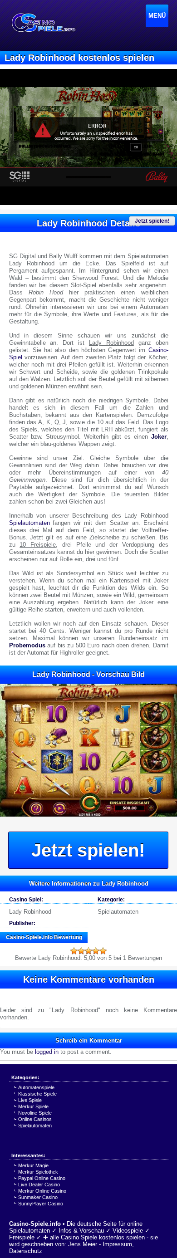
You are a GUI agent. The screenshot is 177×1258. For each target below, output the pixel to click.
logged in (47, 1051)
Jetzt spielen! (152, 221)
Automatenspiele (36, 1087)
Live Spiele (30, 1100)
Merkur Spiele (33, 1106)
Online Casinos (35, 1119)
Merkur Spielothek (38, 1172)
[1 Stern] (74, 951)
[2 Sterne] (81, 951)
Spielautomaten (29, 522)
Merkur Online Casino (42, 1191)
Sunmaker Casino (38, 1197)
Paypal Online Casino (41, 1178)
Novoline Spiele (35, 1113)
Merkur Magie (33, 1165)
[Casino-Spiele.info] (43, 22)
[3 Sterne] (88, 951)
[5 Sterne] (103, 951)
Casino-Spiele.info (35, 1223)
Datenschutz (25, 1251)
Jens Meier (82, 1244)
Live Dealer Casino (39, 1184)
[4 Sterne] (95, 951)
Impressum (117, 1244)
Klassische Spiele (37, 1093)
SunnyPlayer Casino (40, 1203)
